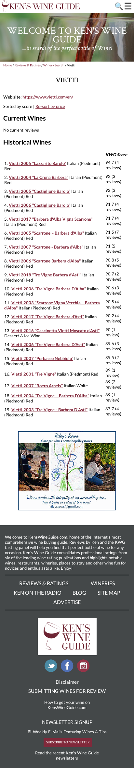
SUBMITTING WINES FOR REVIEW (67, 691)
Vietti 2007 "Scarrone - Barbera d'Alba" (46, 247)
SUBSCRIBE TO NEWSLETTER (67, 742)
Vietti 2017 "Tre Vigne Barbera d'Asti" (47, 316)
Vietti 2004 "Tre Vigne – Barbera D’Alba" (50, 395)
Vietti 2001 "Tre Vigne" (33, 374)
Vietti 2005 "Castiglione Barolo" (39, 191)
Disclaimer (67, 682)
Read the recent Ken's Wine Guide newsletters (67, 755)
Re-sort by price (50, 106)
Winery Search (53, 65)
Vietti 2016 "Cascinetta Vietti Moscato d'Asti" (55, 330)
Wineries (103, 583)
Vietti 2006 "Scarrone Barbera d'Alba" (45, 260)
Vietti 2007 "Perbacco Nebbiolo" (42, 358)
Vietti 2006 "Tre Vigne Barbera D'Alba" (48, 288)
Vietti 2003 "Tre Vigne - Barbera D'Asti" (49, 409)
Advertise (67, 602)
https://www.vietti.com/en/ (47, 96)
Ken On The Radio (37, 592)
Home (7, 65)
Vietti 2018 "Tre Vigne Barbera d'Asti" (45, 274)
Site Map (109, 592)
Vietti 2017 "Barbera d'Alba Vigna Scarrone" (50, 219)
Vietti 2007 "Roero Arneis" (37, 385)
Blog (79, 592)
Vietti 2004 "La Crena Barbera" (38, 177)
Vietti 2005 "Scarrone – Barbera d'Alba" (46, 233)
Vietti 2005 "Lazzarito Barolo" (37, 163)
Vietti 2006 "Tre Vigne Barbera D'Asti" (48, 344)
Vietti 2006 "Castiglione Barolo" (39, 205)
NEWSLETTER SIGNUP (67, 722)
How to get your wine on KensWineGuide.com (67, 705)
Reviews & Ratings (28, 65)
